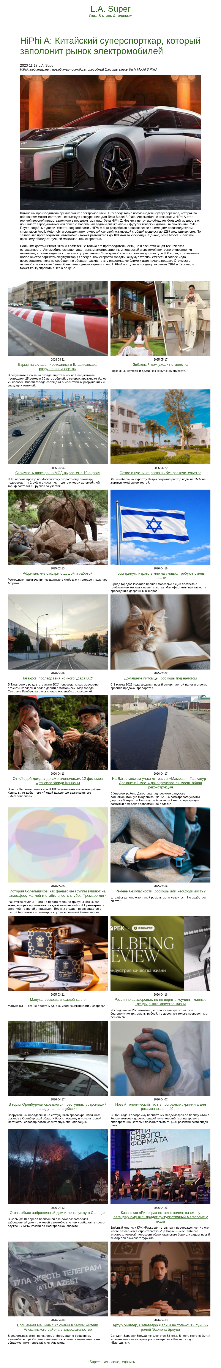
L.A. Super (110, 8)
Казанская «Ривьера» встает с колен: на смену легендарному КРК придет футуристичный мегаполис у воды (160, 1217)
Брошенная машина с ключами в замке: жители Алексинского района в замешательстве (57, 1327)
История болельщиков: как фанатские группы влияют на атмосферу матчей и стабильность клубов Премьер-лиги (58, 893)
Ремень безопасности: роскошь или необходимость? (160, 891)
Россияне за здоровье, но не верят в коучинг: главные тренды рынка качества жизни (160, 1002)
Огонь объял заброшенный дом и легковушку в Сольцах (58, 1213)
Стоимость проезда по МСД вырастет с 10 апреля (57, 473)
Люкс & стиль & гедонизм (110, 16)
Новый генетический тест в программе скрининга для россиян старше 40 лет (160, 1106)
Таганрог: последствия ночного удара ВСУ (57, 678)
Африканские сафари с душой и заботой (58, 573)
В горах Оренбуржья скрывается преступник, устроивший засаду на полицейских (58, 1106)
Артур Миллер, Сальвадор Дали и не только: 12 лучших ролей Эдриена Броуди (160, 1327)
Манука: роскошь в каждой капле (57, 1000)
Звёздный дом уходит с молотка (160, 364)
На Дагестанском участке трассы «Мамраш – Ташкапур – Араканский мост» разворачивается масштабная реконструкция (160, 783)
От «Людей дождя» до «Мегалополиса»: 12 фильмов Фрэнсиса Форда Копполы (58, 781)
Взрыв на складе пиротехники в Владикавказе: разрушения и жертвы (57, 366)
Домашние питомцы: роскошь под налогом (160, 678)
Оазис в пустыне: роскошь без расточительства (160, 473)
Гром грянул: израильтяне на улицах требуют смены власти (160, 575)
